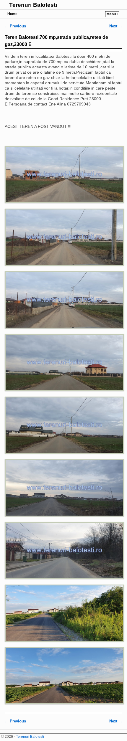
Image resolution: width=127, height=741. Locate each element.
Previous (15, 26)
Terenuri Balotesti (33, 5)
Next (115, 26)
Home (12, 14)
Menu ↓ (112, 14)
